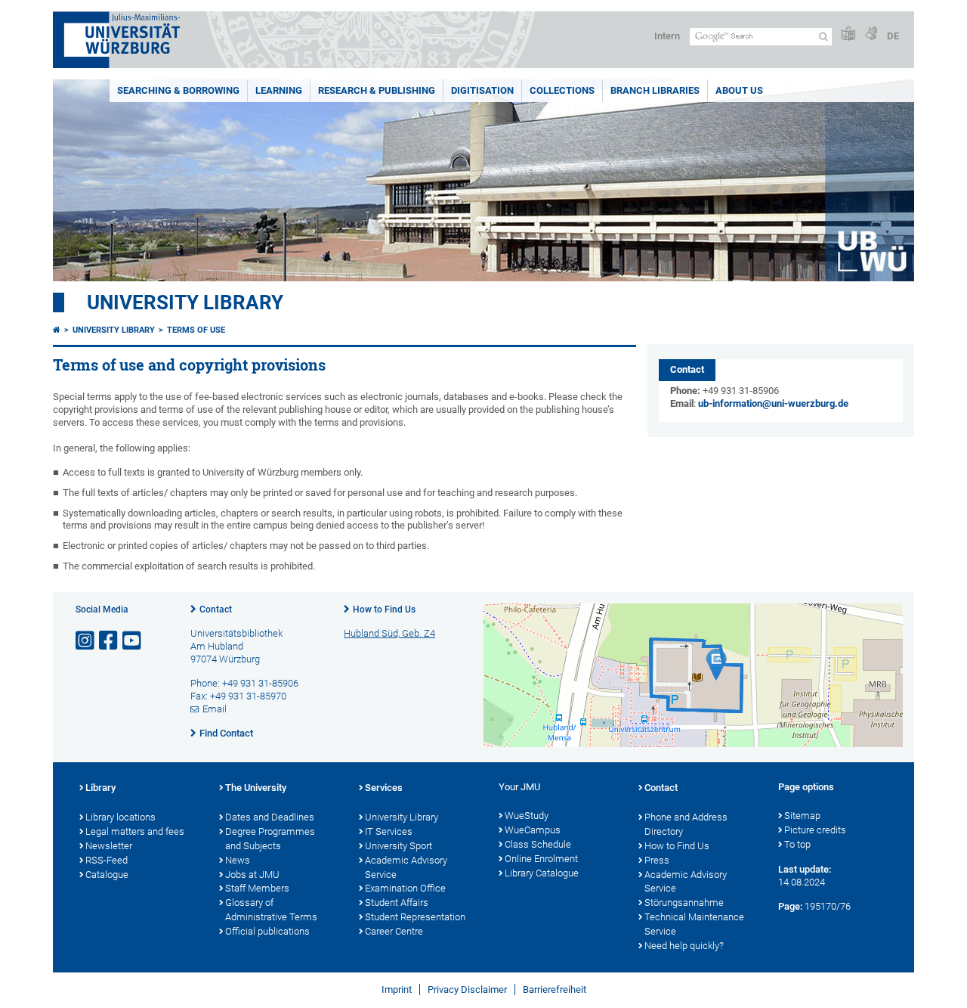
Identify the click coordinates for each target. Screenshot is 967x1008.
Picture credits (815, 830)
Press (656, 860)
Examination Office (405, 888)
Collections (562, 90)
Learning (278, 90)
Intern (667, 36)
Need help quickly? (684, 945)
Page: (790, 906)
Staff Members (257, 888)
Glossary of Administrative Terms (271, 910)
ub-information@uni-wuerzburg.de (773, 403)
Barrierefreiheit (554, 989)
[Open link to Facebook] (109, 641)
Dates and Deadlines (269, 817)
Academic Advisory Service (406, 867)
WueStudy (526, 815)
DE (893, 36)
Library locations (120, 817)
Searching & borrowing (178, 90)
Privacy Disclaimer (467, 989)
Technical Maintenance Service (694, 924)
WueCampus (533, 830)
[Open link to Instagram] (86, 641)
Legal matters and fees (134, 831)
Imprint (397, 989)
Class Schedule (538, 844)
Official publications (267, 931)
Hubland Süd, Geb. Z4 (389, 633)
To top (797, 844)
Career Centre (394, 931)
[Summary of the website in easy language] (848, 34)
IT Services (388, 831)
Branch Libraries (655, 90)
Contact (215, 609)
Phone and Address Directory (686, 824)
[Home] (56, 330)
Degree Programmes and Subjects (270, 838)
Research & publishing (376, 90)
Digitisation (482, 90)
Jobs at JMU (252, 874)
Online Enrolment (541, 858)
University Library (185, 302)
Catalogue (106, 874)
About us (739, 90)
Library (100, 787)
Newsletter (108, 845)
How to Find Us (384, 609)
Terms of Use (196, 330)
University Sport (398, 845)
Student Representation (415, 917)
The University (255, 787)
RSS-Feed (106, 860)
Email (214, 709)
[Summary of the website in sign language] (871, 34)
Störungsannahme (684, 902)
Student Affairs (396, 902)
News (237, 860)
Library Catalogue (542, 873)
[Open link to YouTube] (133, 641)
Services (384, 787)
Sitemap (802, 815)
